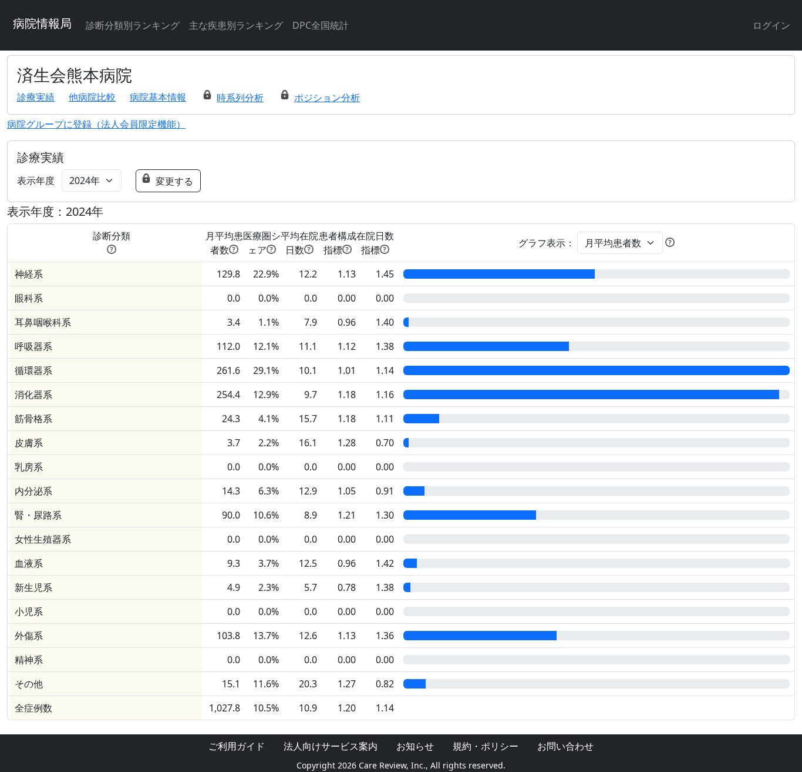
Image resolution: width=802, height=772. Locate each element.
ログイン (771, 25)
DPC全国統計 (320, 25)
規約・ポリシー (485, 746)
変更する (174, 181)
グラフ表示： (546, 242)
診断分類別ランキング (133, 25)
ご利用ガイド (236, 746)
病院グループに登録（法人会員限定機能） (96, 124)
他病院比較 (92, 97)
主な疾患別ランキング (236, 25)
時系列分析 (240, 97)
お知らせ (415, 746)
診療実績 (36, 97)
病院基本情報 (158, 97)
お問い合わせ (565, 746)
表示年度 (36, 180)
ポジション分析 (327, 97)
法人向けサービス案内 (331, 746)
